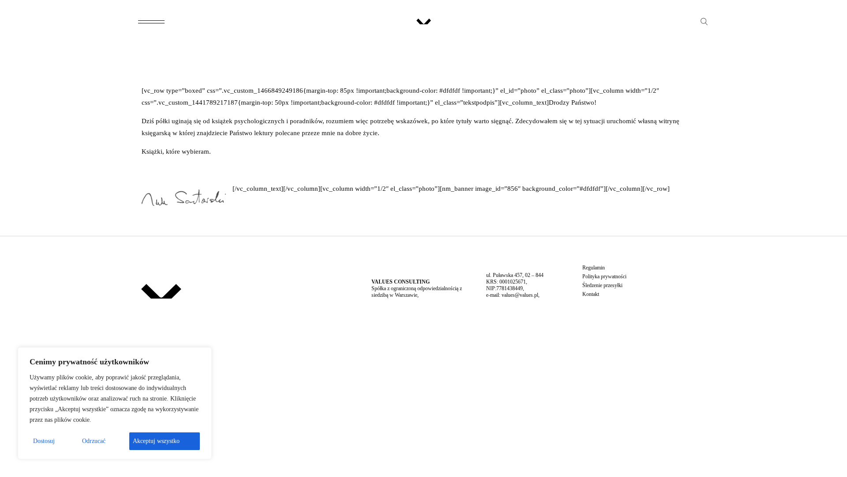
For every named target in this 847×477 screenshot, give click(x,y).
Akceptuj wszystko (156, 441)
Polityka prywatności (604, 276)
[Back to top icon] (804, 459)
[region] (115, 403)
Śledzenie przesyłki (602, 285)
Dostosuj (44, 441)
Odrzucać (93, 441)
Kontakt (590, 294)
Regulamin (593, 268)
